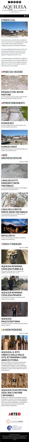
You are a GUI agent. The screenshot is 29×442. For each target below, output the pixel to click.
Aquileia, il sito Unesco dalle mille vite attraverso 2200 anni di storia (13, 356)
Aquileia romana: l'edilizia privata (12, 294)
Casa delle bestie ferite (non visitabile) (14, 210)
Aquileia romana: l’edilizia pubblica (12, 267)
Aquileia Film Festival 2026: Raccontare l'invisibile (14, 393)
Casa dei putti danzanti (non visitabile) (10, 183)
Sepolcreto (8, 235)
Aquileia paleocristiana (10, 320)
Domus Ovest (9, 146)
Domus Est (7, 123)
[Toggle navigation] (3, 15)
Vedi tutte (22, 161)
